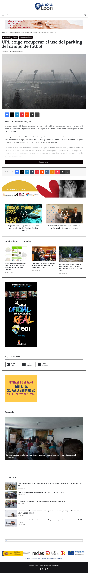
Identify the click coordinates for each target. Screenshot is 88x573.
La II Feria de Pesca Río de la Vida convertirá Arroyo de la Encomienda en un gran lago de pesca (70, 267)
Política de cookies (47, 559)
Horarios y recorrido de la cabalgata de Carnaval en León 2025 (41, 502)
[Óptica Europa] (44, 24)
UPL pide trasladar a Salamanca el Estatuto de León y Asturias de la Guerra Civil (43, 265)
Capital (15, 37)
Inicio (5, 32)
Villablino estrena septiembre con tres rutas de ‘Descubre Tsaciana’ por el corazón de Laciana (15, 266)
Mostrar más (44, 162)
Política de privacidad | (33, 559)
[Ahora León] (44, 6)
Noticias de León (26, 37)
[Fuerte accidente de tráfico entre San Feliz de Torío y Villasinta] (11, 495)
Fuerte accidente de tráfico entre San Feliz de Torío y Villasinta (41, 492)
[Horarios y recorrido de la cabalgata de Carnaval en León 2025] (11, 504)
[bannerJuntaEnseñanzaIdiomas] (21, 346)
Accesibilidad (58, 559)
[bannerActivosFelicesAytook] (44, 188)
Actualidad (12, 32)
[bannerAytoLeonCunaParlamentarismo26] (21, 402)
